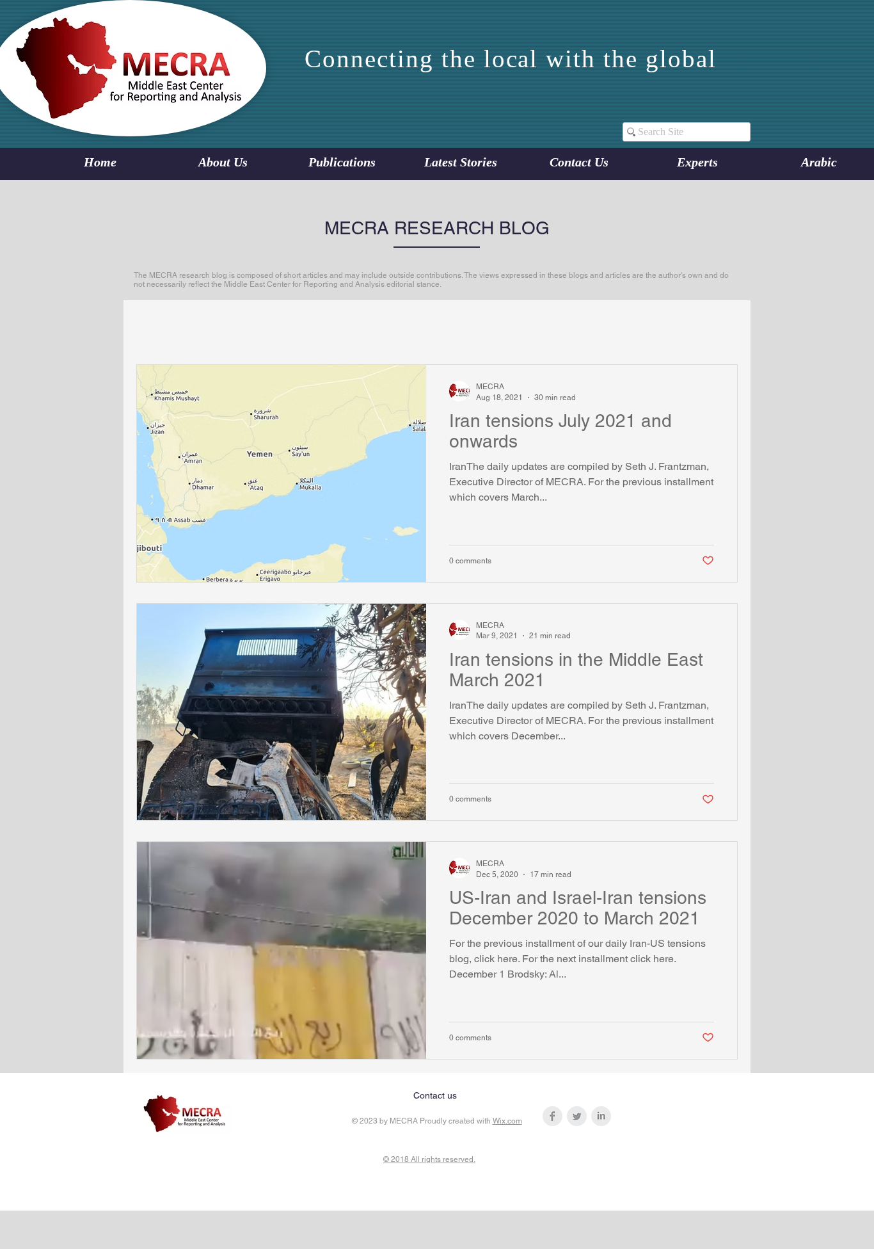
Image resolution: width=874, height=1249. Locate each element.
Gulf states (420, 325)
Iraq (365, 325)
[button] (721, 327)
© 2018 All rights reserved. (429, 1159)
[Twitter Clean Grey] (577, 1116)
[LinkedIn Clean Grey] (601, 1116)
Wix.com (507, 1120)
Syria (478, 325)
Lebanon (214, 325)
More (661, 325)
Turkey (611, 325)
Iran (323, 325)
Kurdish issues (543, 325)
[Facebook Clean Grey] (552, 1116)
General (273, 325)
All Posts (153, 325)
